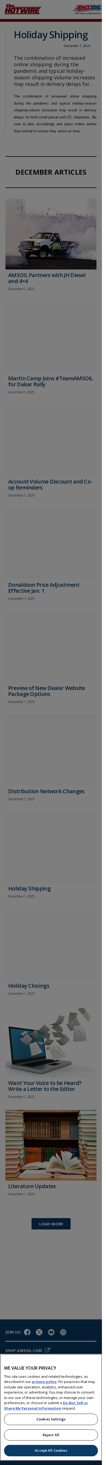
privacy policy (44, 1381)
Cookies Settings (51, 1419)
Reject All (51, 1434)
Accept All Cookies (51, 1450)
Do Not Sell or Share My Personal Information (46, 1405)
